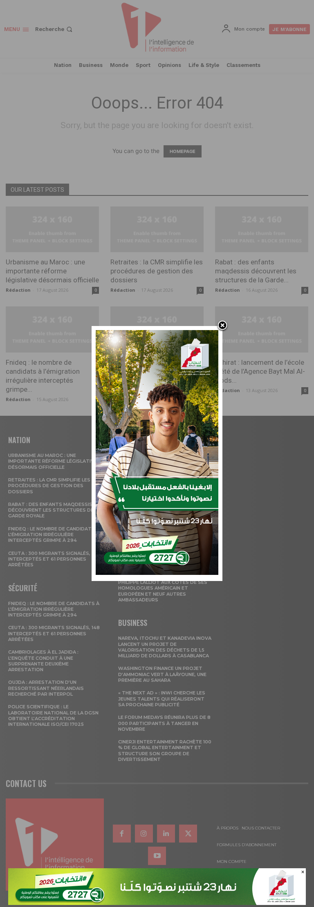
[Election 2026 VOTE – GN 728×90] (157, 902)
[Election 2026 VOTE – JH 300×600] (157, 572)
